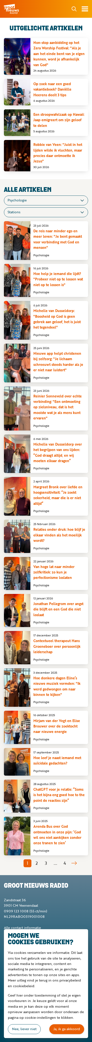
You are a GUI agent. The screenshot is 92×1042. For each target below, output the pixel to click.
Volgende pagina (74, 863)
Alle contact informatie (22, 927)
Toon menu (85, 8)
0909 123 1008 (16, 911)
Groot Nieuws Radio (12, 9)
